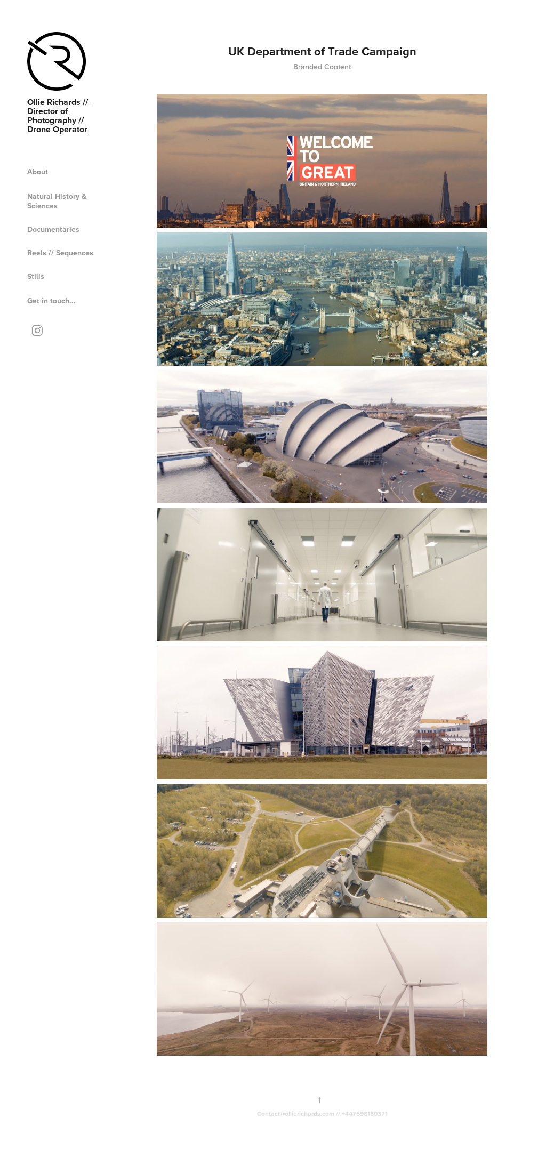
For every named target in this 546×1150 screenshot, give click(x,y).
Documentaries (53, 229)
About (37, 171)
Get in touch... (51, 300)
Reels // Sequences (60, 252)
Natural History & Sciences (56, 201)
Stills (35, 276)
